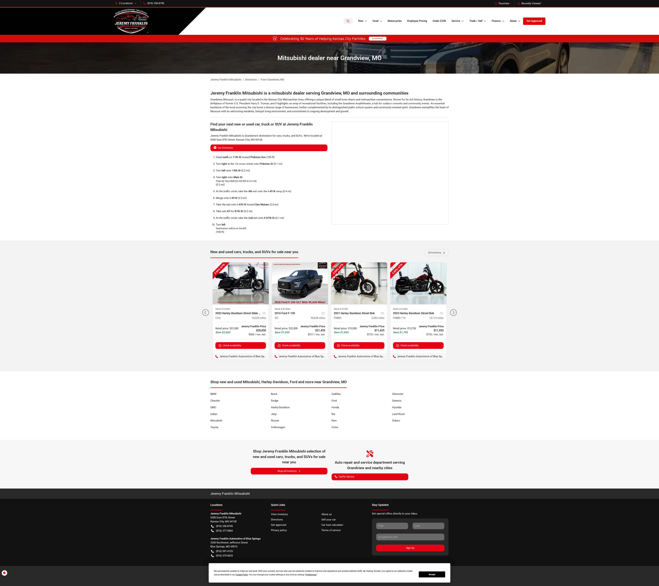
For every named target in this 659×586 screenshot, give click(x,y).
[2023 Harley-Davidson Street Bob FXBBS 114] (418, 283)
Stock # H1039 (222, 309)
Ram (334, 420)
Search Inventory (348, 21)
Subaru (396, 420)
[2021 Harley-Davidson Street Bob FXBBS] (359, 283)
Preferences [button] (310, 574)
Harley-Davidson (280, 407)
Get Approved (534, 20)
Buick (274, 394)
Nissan (275, 420)
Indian (213, 414)
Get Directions (225, 147)
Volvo (335, 427)
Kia (333, 414)
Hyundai (396, 407)
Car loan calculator (332, 524)
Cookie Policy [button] (242, 574)
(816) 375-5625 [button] (224, 555)
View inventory (279, 514)
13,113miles (436, 318)
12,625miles (259, 318)
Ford (334, 400)
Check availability (232, 345)
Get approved (278, 524)
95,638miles (318, 318)
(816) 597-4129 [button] (224, 551)
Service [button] (456, 20)
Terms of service (331, 530)
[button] (127, 3)
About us (326, 514)
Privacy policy (279, 530)
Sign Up (410, 548)
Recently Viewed (531, 3)
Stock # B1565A (282, 309)
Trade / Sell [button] (475, 20)
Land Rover (398, 414)
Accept (432, 574)
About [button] (513, 20)
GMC (213, 407)
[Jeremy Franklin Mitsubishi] (131, 21)
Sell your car (328, 519)
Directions (277, 519)
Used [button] (375, 20)
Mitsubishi (216, 420)
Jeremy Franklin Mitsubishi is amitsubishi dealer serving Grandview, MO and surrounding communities (309, 93)
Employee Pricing (417, 20)
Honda (335, 407)
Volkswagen (278, 427)
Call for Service (346, 476)
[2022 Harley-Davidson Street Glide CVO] (241, 283)
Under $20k (439, 20)
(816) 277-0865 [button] (224, 530)
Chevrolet (397, 394)
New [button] (360, 20)
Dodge (274, 400)
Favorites (504, 3)
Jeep (273, 414)
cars (278, 135)
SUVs (299, 135)
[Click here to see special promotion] (329, 38)
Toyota (214, 427)
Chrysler (215, 400)
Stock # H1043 (400, 309)
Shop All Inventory (287, 471)
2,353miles (377, 318)
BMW (213, 394)
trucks (286, 135)
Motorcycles (395, 20)
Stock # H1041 (341, 309)
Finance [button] (496, 20)
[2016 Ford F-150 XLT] (300, 283)
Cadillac (336, 394)
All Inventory (434, 252)
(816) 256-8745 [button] (155, 3)
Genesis (396, 400)
